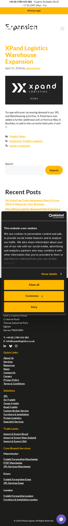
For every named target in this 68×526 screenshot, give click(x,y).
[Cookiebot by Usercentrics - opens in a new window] (49, 216)
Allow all (34, 284)
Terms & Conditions (14, 383)
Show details (49, 273)
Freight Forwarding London (18, 495)
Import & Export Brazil (15, 433)
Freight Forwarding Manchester (20, 459)
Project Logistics (12, 417)
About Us (8, 357)
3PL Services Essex (13, 482)
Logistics (37, 141)
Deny (34, 307)
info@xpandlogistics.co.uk (20, 341)
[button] (61, 519)
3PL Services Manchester (17, 466)
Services (8, 361)
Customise (32, 295)
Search (9, 163)
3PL (5, 396)
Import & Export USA (15, 441)
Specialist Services (13, 421)
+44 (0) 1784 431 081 (20, 1)
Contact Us (9, 372)
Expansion (15, 141)
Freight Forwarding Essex (17, 479)
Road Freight (10, 406)
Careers (7, 376)
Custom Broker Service (16, 410)
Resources (9, 365)
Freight (13, 136)
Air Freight (9, 399)
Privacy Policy (11, 379)
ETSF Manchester (12, 462)
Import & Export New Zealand (19, 437)
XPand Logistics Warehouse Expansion (26, 54)
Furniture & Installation (16, 414)
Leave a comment (19, 145)
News (22, 136)
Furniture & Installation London (20, 499)
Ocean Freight (11, 403)
